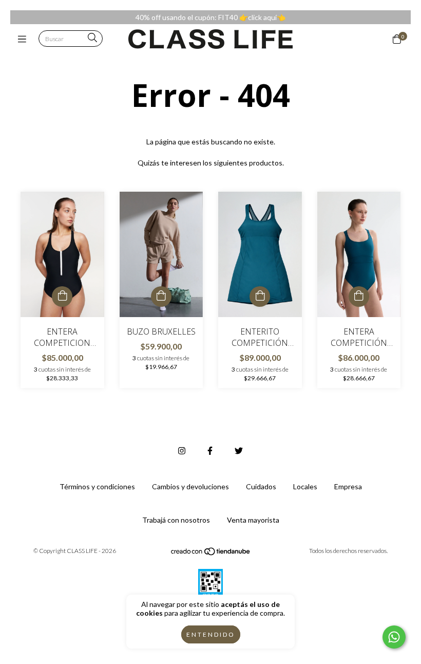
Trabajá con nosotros (176, 519)
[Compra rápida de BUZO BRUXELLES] (161, 296)
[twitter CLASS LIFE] (238, 450)
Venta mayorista (253, 519)
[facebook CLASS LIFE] (210, 450)
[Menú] (24, 39)
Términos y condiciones (97, 486)
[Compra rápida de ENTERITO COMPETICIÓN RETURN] (260, 296)
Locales (305, 486)
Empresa (348, 486)
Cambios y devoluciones (190, 486)
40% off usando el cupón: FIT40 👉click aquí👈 (210, 17)
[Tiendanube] (211, 554)
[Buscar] (92, 38)
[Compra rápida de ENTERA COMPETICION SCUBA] (62, 296)
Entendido (210, 634)
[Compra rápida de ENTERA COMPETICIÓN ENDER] (359, 296)
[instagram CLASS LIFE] (182, 450)
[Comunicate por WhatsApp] (394, 637)
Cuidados (261, 486)
